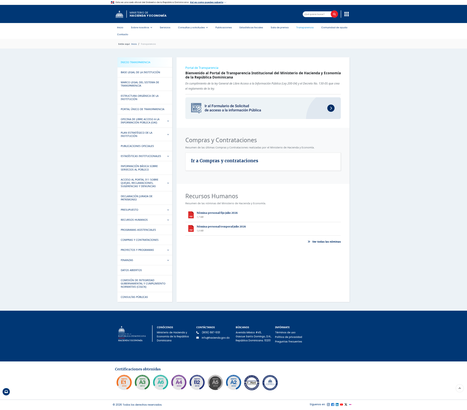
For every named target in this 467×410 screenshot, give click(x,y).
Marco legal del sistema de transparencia (140, 84)
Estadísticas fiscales (251, 27)
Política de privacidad (288, 337)
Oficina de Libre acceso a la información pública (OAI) (146, 120)
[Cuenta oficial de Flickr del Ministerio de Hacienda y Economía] (350, 404)
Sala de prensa (280, 27)
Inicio (120, 27)
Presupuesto (146, 210)
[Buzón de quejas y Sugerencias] (6, 391)
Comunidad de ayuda (334, 27)
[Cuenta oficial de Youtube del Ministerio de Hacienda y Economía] (341, 404)
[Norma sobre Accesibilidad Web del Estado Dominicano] (197, 382)
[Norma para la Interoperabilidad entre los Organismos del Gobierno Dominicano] (179, 382)
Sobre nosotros (142, 27)
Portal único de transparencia (142, 109)
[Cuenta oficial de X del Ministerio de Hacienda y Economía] (345, 404)
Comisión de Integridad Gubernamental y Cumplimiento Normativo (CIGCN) (143, 283)
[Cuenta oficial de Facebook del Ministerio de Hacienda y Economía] (332, 404)
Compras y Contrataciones (140, 240)
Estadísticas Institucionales (146, 156)
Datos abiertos (131, 270)
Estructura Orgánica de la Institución (140, 97)
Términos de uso (285, 332)
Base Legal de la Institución (140, 72)
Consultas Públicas (134, 297)
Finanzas (146, 260)
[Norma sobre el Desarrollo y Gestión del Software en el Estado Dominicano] (160, 382)
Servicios (165, 27)
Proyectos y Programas (146, 250)
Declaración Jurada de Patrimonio (137, 197)
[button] (346, 14)
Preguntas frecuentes (288, 341)
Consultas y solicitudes (194, 27)
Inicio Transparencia (135, 62)
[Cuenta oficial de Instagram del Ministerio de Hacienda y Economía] (328, 404)
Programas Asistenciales (138, 229)
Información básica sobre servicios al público (139, 167)
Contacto (122, 34)
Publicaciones (223, 27)
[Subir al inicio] (459, 388)
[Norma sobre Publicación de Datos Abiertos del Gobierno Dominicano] (142, 382)
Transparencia (305, 27)
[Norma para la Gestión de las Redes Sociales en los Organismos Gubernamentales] (124, 382)
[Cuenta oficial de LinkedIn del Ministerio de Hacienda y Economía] (337, 404)
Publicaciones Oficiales (137, 146)
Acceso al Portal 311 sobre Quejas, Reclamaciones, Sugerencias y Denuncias (146, 183)
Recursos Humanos (146, 220)
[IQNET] (252, 383)
